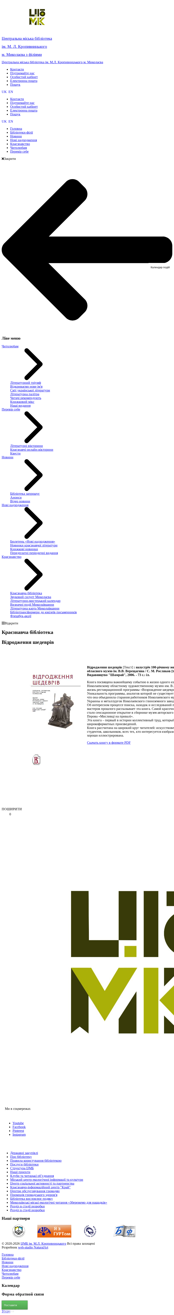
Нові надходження (15, 505)
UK (5, 92)
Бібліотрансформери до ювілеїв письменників (43, 612)
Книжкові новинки (24, 549)
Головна (8, 1254)
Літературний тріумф (25, 382)
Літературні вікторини (26, 446)
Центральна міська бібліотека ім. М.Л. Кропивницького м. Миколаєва (52, 62)
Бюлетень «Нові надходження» (32, 541)
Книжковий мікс (22, 402)
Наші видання (20, 405)
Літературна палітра (24, 394)
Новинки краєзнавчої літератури (34, 545)
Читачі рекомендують (25, 398)
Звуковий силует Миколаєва (30, 597)
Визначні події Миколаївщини (32, 604)
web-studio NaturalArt (33, 1247)
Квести (15, 453)
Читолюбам (10, 346)
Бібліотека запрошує (25, 493)
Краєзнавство (11, 557)
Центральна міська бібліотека (27, 38)
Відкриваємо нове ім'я (26, 386)
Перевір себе (11, 409)
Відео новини (20, 501)
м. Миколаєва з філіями (22, 54)
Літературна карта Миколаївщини (34, 608)
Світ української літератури (30, 390)
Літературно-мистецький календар (35, 601)
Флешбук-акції (20, 616)
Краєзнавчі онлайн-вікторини (31, 449)
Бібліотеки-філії (13, 1258)
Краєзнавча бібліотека (26, 593)
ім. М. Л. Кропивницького (24, 46)
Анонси (16, 497)
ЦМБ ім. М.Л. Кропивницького (43, 1243)
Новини (7, 457)
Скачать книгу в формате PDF (109, 742)
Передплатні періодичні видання (34, 553)
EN (10, 92)
